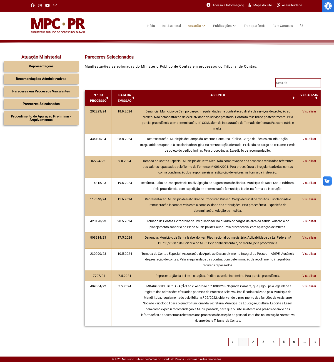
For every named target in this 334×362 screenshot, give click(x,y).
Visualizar (309, 111)
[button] (328, 6)
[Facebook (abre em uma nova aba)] (33, 5)
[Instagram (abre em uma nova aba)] (39, 5)
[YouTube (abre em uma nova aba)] (47, 5)
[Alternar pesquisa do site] (302, 26)
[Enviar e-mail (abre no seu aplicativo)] (55, 5)
